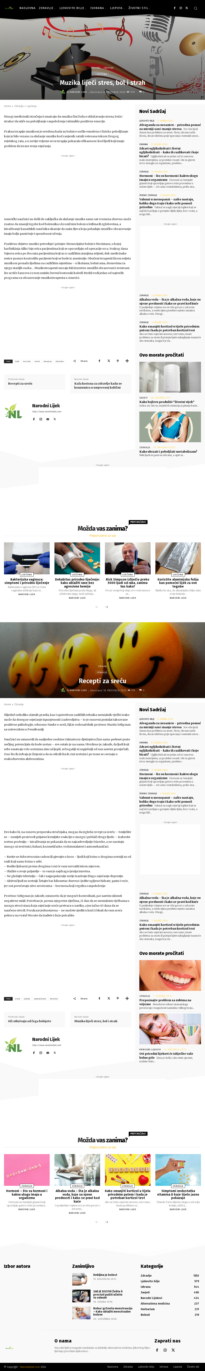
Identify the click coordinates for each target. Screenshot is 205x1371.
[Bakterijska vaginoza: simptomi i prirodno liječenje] (27, 558)
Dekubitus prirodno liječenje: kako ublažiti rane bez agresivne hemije (77, 583)
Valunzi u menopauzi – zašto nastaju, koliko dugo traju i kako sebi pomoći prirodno (166, 203)
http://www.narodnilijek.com (46, 411)
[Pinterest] (118, 361)
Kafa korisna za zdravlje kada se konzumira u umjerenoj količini (98, 385)
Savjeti (143, 398)
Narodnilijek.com (30, 1366)
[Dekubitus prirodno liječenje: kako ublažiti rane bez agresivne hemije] (77, 558)
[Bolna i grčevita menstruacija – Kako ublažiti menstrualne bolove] (81, 1313)
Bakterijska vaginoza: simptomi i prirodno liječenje (26, 581)
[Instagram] (180, 8)
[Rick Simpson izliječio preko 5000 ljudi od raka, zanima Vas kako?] (128, 558)
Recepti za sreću (20, 383)
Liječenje (109, 67)
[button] (195, 8)
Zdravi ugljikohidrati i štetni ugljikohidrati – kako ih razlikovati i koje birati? (169, 152)
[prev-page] (97, 607)
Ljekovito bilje (147, 121)
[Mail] (47, 418)
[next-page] (106, 607)
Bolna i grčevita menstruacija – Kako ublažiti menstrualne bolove (112, 1311)
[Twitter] (186, 8)
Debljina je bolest (105, 1275)
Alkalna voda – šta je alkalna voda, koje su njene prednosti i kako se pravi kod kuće (170, 301)
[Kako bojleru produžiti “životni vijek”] (170, 377)
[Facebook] (174, 8)
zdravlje (59, 361)
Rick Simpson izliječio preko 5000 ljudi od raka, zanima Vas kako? (127, 583)
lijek (17, 361)
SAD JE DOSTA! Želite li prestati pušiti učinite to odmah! (108, 1294)
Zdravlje (95, 67)
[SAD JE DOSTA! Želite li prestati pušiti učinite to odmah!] (81, 1296)
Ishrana (143, 144)
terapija (48, 361)
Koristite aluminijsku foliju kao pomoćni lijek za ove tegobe (178, 583)
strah (37, 361)
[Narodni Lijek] (63, 92)
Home (7, 106)
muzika (27, 361)
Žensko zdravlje (148, 195)
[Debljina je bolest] (81, 1279)
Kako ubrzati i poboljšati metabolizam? (168, 451)
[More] (127, 361)
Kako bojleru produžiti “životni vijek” (166, 402)
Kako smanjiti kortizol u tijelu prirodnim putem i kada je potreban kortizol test (169, 328)
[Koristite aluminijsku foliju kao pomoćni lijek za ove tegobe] (178, 558)
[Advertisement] (67, 186)
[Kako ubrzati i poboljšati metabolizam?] (170, 426)
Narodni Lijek (78, 92)
